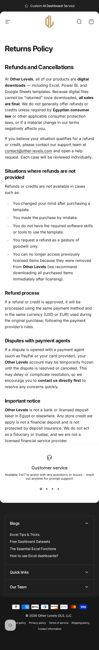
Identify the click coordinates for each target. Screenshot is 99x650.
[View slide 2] (47, 489)
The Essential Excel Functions (33, 549)
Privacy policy (37, 622)
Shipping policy (80, 622)
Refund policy (18, 622)
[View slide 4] (58, 489)
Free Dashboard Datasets (30, 541)
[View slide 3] (52, 489)
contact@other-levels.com (28, 150)
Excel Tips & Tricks (24, 534)
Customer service (49, 467)
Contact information (49, 628)
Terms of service (58, 622)
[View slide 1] (41, 489)
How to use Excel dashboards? (34, 556)
